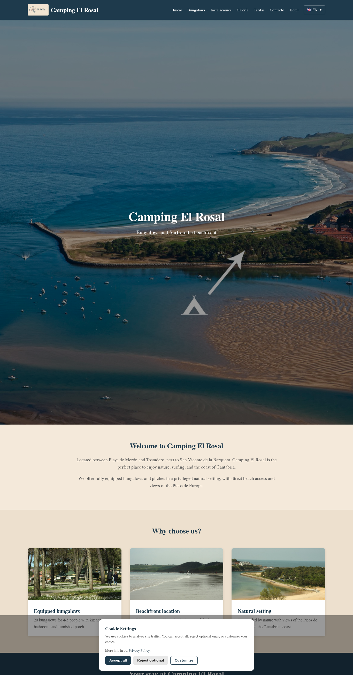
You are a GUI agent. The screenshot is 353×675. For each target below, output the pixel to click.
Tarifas (259, 9)
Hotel (294, 9)
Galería (242, 9)
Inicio (177, 9)
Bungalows (196, 9)
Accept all (118, 660)
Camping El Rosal (74, 9)
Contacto (277, 9)
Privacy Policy (139, 650)
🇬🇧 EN (314, 10)
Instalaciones (221, 9)
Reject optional (150, 660)
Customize (184, 660)
